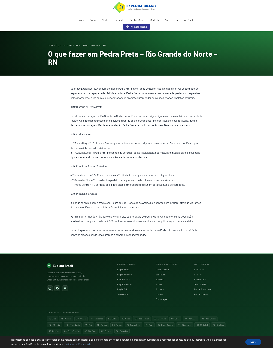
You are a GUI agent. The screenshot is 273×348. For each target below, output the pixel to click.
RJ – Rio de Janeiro (165, 325)
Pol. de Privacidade (202, 289)
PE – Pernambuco (133, 325)
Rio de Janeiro (162, 269)
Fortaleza (160, 289)
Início (82, 19)
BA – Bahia (112, 319)
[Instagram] (50, 288)
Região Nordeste (124, 274)
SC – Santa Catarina (71, 331)
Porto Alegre (161, 299)
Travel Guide (122, 294)
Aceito (253, 341)
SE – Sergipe (106, 331)
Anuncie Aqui (200, 279)
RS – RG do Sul (202, 325)
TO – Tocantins (122, 331)
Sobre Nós (199, 269)
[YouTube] (65, 288)
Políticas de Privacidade (78, 344)
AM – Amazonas (97, 319)
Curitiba (159, 294)
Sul (167, 19)
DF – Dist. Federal (142, 319)
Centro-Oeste (137, 19)
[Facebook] (57, 288)
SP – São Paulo (90, 331)
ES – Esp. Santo (160, 319)
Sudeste (155, 19)
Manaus (159, 284)
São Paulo (160, 274)
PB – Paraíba (102, 325)
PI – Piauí (149, 325)
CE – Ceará (126, 319)
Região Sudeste (124, 284)
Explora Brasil (63, 265)
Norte (105, 19)
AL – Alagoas (66, 319)
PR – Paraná (116, 325)
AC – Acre (52, 319)
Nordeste (119, 19)
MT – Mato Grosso (209, 319)
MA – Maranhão (191, 319)
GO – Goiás (175, 319)
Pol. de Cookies (201, 294)
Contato (197, 274)
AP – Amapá (81, 319)
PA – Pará (88, 325)
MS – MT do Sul (55, 325)
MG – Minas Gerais (73, 325)
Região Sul (122, 289)
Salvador (160, 279)
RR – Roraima (54, 331)
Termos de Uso (201, 284)
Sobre (93, 19)
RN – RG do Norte (184, 325)
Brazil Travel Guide (184, 19)
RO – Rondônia (218, 325)
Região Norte (123, 269)
